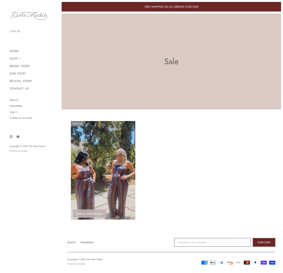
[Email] (18, 136)
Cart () (15, 31)
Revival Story (21, 81)
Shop (14, 59)
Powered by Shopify (19, 150)
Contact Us (19, 88)
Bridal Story (20, 66)
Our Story (18, 74)
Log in (13, 112)
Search (14, 100)
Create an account (21, 117)
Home (14, 51)
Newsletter (16, 106)
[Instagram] (11, 136)
